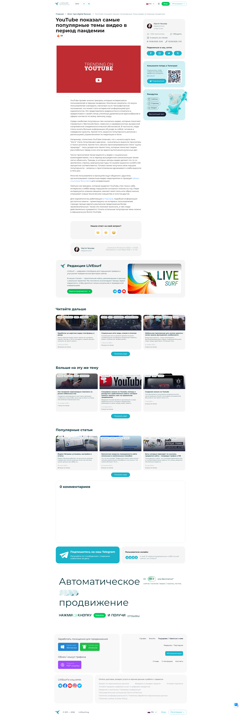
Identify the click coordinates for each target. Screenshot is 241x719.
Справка (142, 638)
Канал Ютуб (105, 376)
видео (60, 317)
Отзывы (156, 661)
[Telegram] (89, 4)
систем (126, 438)
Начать (99, 615)
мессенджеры (118, 317)
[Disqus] (120, 514)
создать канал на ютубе (132, 376)
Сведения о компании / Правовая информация (120, 690)
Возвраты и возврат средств (148, 684)
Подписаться (158, 81)
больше (60, 376)
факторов (174, 438)
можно (175, 317)
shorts (76, 317)
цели (91, 438)
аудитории (105, 438)
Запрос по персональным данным (114, 684)
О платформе (167, 661)
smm (110, 317)
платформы (84, 317)
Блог (77, 4)
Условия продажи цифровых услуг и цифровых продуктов (124, 687)
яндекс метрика (63, 438)
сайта (112, 438)
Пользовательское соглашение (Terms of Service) (120, 693)
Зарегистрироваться (78, 291)
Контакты (179, 661)
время (76, 376)
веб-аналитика (75, 438)
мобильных (68, 376)
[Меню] (159, 4)
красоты (158, 317)
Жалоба (152, 638)
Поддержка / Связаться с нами (170, 638)
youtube (160, 376)
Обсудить (177, 34)
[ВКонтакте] (84, 4)
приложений (84, 376)
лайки (103, 378)
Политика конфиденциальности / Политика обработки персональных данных (133, 696)
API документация (174, 653)
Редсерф (108, 199)
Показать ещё (120, 354)
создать (147, 376)
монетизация (68, 317)
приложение (149, 317)
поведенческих (163, 438)
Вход (166, 4)
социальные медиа (131, 317)
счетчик (84, 438)
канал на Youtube (117, 376)
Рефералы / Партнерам (173, 645)
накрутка (119, 438)
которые (153, 438)
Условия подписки (175, 684)
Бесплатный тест (156, 114)
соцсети (104, 317)
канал (154, 376)
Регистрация (177, 4)
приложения (167, 317)
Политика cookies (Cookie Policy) (113, 699)
